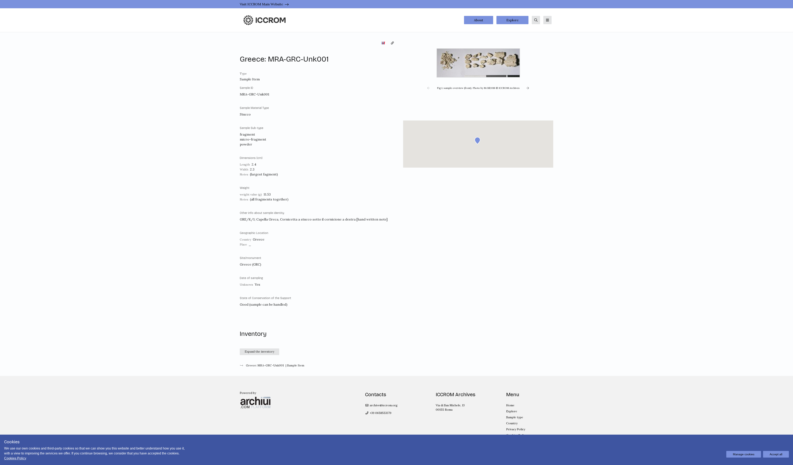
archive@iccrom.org (383, 405)
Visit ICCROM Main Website (261, 4)
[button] (429, 88)
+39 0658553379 (380, 413)
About (478, 20)
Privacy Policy (515, 429)
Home (510, 405)
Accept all (776, 454)
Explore (512, 20)
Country (512, 423)
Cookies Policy (15, 458)
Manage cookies (743, 454)
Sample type (514, 417)
